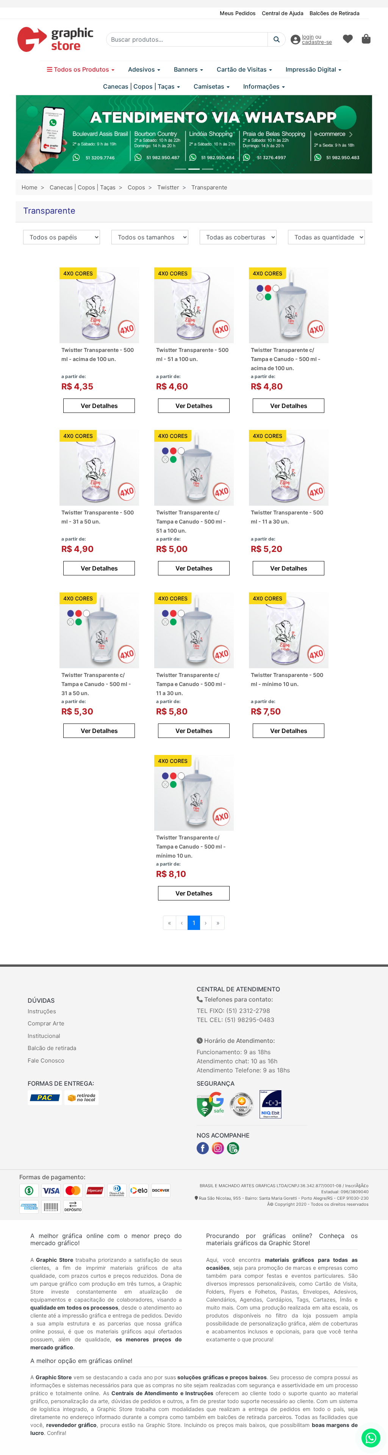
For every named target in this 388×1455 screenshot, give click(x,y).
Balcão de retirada (52, 1048)
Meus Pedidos (238, 13)
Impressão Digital (312, 69)
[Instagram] (218, 1148)
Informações (262, 86)
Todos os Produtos (81, 69)
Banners (186, 69)
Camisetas (210, 86)
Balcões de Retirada (335, 13)
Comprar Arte (46, 1023)
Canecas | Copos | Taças (139, 86)
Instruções (42, 1011)
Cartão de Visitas (242, 69)
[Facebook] (203, 1148)
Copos (136, 187)
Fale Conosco (46, 1060)
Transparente (209, 187)
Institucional (44, 1035)
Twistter (168, 187)
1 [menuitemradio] (193, 923)
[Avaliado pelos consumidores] (271, 1104)
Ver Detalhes (99, 405)
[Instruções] (233, 1148)
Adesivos (142, 69)
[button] (37, 134)
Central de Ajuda (283, 13)
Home (30, 187)
